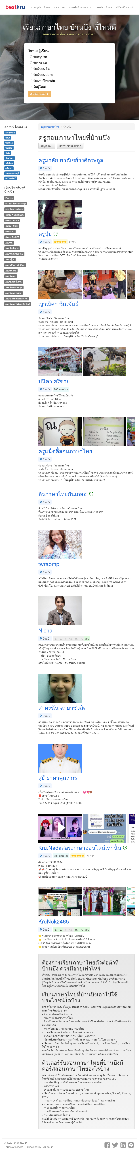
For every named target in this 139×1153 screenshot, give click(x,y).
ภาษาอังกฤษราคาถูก (13, 287)
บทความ (59, 7)
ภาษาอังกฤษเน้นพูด (13, 293)
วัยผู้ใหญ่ (39, 86)
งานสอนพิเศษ (103, 7)
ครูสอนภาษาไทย (50, 126)
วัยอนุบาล (40, 56)
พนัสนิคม (9, 163)
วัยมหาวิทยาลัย (44, 80)
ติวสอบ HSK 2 (11, 225)
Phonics (9, 197)
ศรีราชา (8, 168)
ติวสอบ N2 (9, 231)
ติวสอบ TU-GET (12, 237)
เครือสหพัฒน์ (10, 178)
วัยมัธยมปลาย (43, 74)
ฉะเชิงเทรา (10, 132)
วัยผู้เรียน (46, 146)
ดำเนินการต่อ (38, 94)
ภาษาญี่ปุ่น (9, 259)
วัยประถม (40, 62)
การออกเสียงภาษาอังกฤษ (15, 203)
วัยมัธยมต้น (41, 68)
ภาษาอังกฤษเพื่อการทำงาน (16, 298)
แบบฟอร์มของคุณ (79, 7)
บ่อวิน (7, 152)
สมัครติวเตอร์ (124, 7)
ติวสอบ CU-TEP (12, 220)
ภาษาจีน (8, 242)
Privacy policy (33, 1147)
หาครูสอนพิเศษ (40, 7)
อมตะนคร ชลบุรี (12, 173)
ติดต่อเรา (48, 1147)
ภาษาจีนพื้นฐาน (11, 248)
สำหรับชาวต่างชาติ (70, 146)
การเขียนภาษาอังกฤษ (14, 209)
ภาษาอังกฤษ (10, 276)
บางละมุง (9, 142)
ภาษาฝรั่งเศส (10, 270)
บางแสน (8, 147)
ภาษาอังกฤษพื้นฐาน (13, 281)
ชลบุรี (7, 137)
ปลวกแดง (9, 158)
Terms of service (13, 1147)
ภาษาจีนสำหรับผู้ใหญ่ (14, 253)
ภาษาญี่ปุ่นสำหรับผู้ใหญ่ (15, 265)
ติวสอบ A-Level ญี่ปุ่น (14, 214)
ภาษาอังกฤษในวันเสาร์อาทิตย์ (17, 304)
